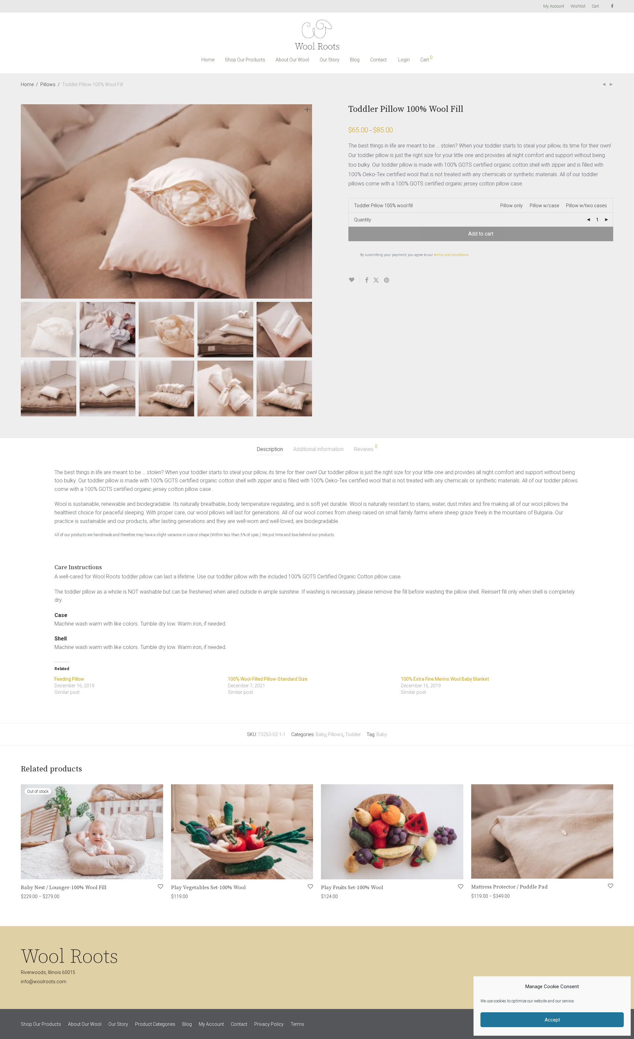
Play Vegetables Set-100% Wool (208, 887)
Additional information (318, 449)
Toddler (353, 734)
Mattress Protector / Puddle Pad (509, 887)
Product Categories (155, 1024)
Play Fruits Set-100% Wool (352, 887)
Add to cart (480, 234)
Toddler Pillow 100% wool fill (383, 205)
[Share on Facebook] (366, 280)
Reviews (365, 448)
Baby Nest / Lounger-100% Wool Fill (63, 887)
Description (270, 449)
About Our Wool (292, 59)
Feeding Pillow (69, 679)
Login (404, 59)
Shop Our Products (245, 59)
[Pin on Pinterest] (387, 280)
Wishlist (578, 6)
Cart (595, 6)
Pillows (47, 84)
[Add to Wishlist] (354, 280)
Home (207, 59)
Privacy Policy (269, 1024)
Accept (552, 1020)
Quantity (362, 219)
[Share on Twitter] (376, 280)
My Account (553, 6)
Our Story (329, 59)
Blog (355, 59)
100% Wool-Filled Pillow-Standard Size (267, 679)
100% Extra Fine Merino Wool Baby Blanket (445, 679)
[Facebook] (612, 6)
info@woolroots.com (43, 981)
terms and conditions (451, 255)
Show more (63, 896)
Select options (32, 896)
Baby (321, 734)
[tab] (270, 449)
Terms (297, 1024)
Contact (378, 59)
